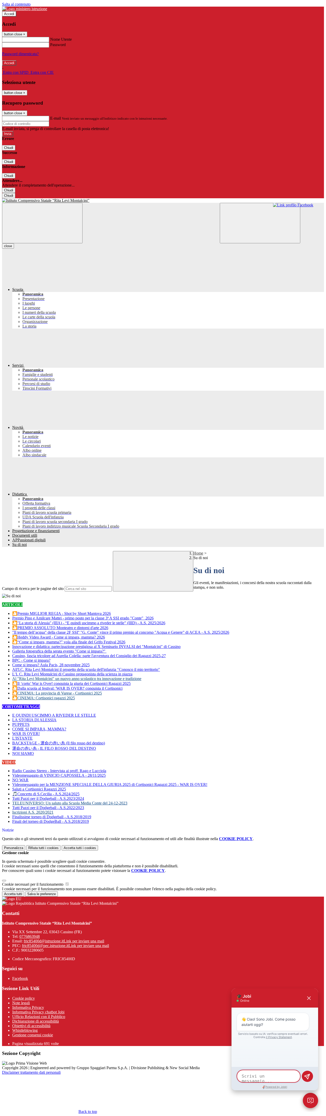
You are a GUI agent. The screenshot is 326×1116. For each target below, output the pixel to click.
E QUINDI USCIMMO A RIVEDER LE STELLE (54, 715)
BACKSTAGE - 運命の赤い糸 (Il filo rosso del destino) (58, 743)
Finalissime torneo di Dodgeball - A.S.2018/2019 (51, 817)
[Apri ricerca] (260, 223)
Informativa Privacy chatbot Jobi (38, 1012)
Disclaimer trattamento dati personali (31, 1072)
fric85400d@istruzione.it (64, 941)
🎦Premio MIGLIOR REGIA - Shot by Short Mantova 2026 (61, 613)
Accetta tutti (80, 848)
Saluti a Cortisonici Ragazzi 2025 (39, 789)
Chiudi (8, 148)
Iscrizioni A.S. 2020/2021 (32, 812)
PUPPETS (21, 724)
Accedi (9, 14)
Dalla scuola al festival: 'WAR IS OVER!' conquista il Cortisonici (70, 688)
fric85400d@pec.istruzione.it (65, 945)
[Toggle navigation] (42, 223)
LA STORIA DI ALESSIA (34, 720)
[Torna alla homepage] (163, 200)
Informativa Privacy (28, 1007)
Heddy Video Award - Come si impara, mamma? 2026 (61, 637)
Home (198, 553)
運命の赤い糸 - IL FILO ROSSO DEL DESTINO (54, 748)
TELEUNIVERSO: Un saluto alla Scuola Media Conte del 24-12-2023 (69, 803)
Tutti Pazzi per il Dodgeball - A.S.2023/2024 (48, 798)
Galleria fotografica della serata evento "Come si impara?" (59, 651)
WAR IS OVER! (26, 733)
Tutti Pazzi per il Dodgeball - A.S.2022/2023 (48, 808)
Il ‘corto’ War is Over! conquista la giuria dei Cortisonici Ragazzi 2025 (74, 683)
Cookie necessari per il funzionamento (33, 884)
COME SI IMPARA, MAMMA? (39, 729)
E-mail (55, 118)
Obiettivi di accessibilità (31, 1026)
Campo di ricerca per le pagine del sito (33, 588)
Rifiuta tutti (43, 848)
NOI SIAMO (23, 753)
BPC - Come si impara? (31, 660)
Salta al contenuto (16, 4)
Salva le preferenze (41, 894)
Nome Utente (61, 39)
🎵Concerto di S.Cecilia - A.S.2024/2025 (45, 794)
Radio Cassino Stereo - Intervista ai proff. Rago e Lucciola (59, 771)
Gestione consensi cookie (32, 1035)
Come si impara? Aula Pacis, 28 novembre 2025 (51, 665)
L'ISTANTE (22, 738)
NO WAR (20, 780)
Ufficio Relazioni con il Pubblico (38, 1016)
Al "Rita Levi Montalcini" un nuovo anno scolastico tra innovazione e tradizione (76, 678)
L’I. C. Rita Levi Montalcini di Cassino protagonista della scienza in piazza (72, 674)
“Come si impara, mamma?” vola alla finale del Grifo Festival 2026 (71, 642)
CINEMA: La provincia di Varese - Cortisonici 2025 (59, 693)
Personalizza (13, 848)
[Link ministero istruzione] (24, 9)
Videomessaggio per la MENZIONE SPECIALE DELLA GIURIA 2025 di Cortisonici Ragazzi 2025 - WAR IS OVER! (109, 784)
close (8, 246)
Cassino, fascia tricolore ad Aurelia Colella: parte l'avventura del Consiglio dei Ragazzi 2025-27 (89, 656)
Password (58, 45)
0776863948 (29, 936)
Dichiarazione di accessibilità (35, 1021)
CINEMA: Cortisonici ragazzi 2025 (46, 698)
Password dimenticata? (20, 54)
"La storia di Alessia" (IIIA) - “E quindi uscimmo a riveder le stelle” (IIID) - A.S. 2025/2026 (91, 623)
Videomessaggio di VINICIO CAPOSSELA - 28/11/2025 (59, 775)
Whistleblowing (25, 1030)
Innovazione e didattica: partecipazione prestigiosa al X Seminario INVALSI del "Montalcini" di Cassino (96, 646)
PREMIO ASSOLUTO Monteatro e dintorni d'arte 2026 (62, 628)
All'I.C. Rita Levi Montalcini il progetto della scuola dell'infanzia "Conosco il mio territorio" (86, 669)
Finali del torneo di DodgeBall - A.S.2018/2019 (50, 821)
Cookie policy (23, 998)
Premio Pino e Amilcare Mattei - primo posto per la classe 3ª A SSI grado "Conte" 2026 (83, 618)
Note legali (21, 1003)
